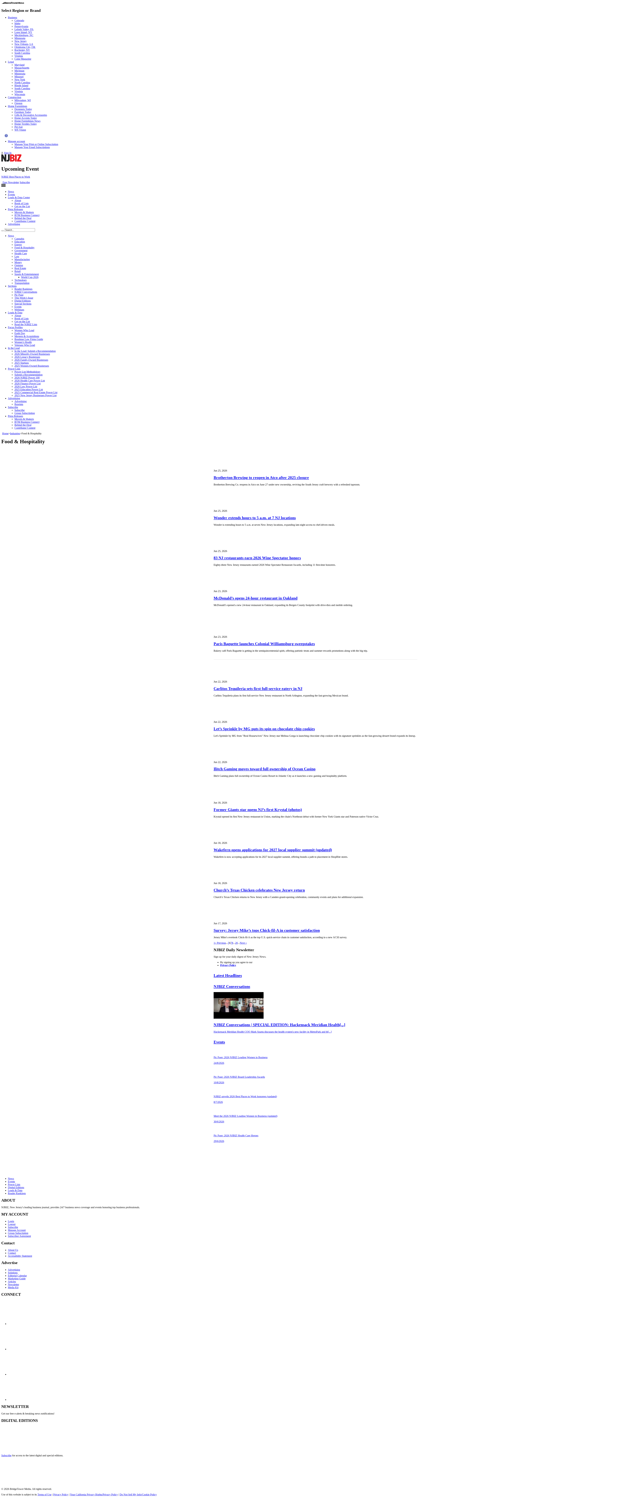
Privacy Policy (228, 965)
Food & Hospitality (24, 247)
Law (16, 256)
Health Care (20, 253)
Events (11, 194)
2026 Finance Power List (27, 383)
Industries (15, 433)
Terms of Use (44, 1494)
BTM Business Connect (26, 215)
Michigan (19, 70)
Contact (12, 1253)
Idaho (17, 23)
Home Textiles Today (25, 124)
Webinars (19, 309)
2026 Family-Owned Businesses (31, 360)
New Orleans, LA (23, 44)
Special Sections (22, 303)
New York (19, 79)
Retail (17, 271)
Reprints (18, 404)
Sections (12, 286)
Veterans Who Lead (24, 345)
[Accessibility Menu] (6, 135)
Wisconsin (19, 94)
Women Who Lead (24, 330)
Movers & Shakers (24, 212)
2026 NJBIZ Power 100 (27, 377)
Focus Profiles (15, 327)
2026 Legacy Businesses (27, 357)
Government (20, 250)
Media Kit (13, 1287)
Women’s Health (23, 342)
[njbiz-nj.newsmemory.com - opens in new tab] (16, 1449)
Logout (11, 1224)
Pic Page (18, 294)
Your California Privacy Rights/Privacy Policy (94, 1494)
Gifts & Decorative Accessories (30, 115)
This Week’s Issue (23, 297)
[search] (2, 230)
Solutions (13, 1272)
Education (19, 241)
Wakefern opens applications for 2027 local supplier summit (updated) (273, 850)
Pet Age (18, 126)
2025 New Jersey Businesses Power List (35, 395)
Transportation (21, 283)
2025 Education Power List (28, 389)
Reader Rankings (23, 289)
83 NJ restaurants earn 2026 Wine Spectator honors (257, 558)
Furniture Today (22, 112)
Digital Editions (22, 300)
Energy (18, 244)
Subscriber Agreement (19, 1236)
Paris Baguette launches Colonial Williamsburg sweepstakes (264, 644)
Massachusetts (21, 67)
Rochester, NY (22, 50)
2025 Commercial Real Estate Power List (35, 392)
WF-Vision (20, 129)
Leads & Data (15, 312)
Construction (14, 97)
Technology (20, 280)
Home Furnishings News (27, 121)
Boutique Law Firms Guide (28, 339)
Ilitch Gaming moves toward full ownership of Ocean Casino (265, 769)
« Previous (220, 943)
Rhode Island (21, 85)
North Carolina (22, 82)
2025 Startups (21, 362)
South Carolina (22, 53)
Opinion (18, 265)
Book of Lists (21, 203)
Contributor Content (24, 221)
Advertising (14, 224)
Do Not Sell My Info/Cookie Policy (138, 1494)
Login (11, 1221)
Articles (12, 1281)
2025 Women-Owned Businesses (31, 365)
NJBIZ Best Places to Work (15, 176)
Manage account (16, 141)
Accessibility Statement (20, 1256)
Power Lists (14, 368)
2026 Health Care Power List (29, 380)
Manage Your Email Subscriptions (32, 147)
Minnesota (19, 38)
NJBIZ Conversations (25, 292)
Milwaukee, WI (22, 100)
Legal (11, 61)
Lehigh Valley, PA (24, 29)
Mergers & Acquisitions (26, 336)
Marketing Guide (17, 1278)
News (11, 191)
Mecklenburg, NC (23, 35)
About (17, 200)
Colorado (19, 20)
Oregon (18, 103)
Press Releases (15, 209)
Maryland (19, 64)
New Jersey (20, 41)
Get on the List (22, 206)
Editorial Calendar (17, 1275)
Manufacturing (22, 259)
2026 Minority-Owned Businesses (32, 354)
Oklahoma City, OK (24, 47)
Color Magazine (22, 58)
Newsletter (13, 1284)
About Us (13, 1250)
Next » (243, 943)
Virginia (18, 56)
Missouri (18, 76)
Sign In (8, 152)
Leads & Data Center (19, 197)
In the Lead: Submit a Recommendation (35, 351)
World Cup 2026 (29, 277)
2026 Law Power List (25, 386)
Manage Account (17, 1230)
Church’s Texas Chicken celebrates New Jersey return (259, 890)
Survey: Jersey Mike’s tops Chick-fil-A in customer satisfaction (267, 930)
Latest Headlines (228, 975)
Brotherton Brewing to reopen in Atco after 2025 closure (261, 477)
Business (12, 17)
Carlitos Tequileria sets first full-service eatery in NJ (258, 688)
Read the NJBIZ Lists (25, 324)
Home (5, 433)
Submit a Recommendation (28, 374)
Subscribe (25, 182)
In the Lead (14, 348)
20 (236, 943)
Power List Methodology (27, 371)
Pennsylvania (21, 26)
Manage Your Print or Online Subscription (36, 144)
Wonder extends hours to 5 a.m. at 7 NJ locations (255, 518)
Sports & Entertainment (26, 274)
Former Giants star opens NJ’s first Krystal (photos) (258, 810)
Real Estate (20, 268)
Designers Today (23, 109)
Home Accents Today (25, 118)
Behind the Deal (22, 218)
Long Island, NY (23, 32)
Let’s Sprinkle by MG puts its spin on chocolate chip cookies (264, 729)
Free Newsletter (11, 182)
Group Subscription (24, 413)
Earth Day (19, 333)
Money (18, 262)
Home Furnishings (17, 106)
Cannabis (19, 238)
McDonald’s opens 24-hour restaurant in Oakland (255, 598)
